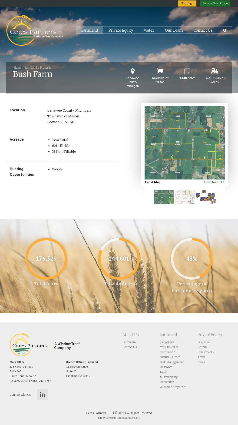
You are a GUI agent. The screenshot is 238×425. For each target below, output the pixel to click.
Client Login (187, 3)
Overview (204, 342)
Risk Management (172, 362)
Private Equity (121, 30)
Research (166, 367)
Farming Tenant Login (215, 3)
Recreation (167, 382)
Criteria (203, 347)
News (163, 372)
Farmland (89, 30)
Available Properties (173, 387)
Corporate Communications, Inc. (123, 417)
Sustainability (169, 377)
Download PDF (214, 182)
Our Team (174, 30)
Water (149, 30)
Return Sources (170, 357)
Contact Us (203, 30)
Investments (206, 352)
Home (17, 67)
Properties (46, 67)
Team (201, 357)
